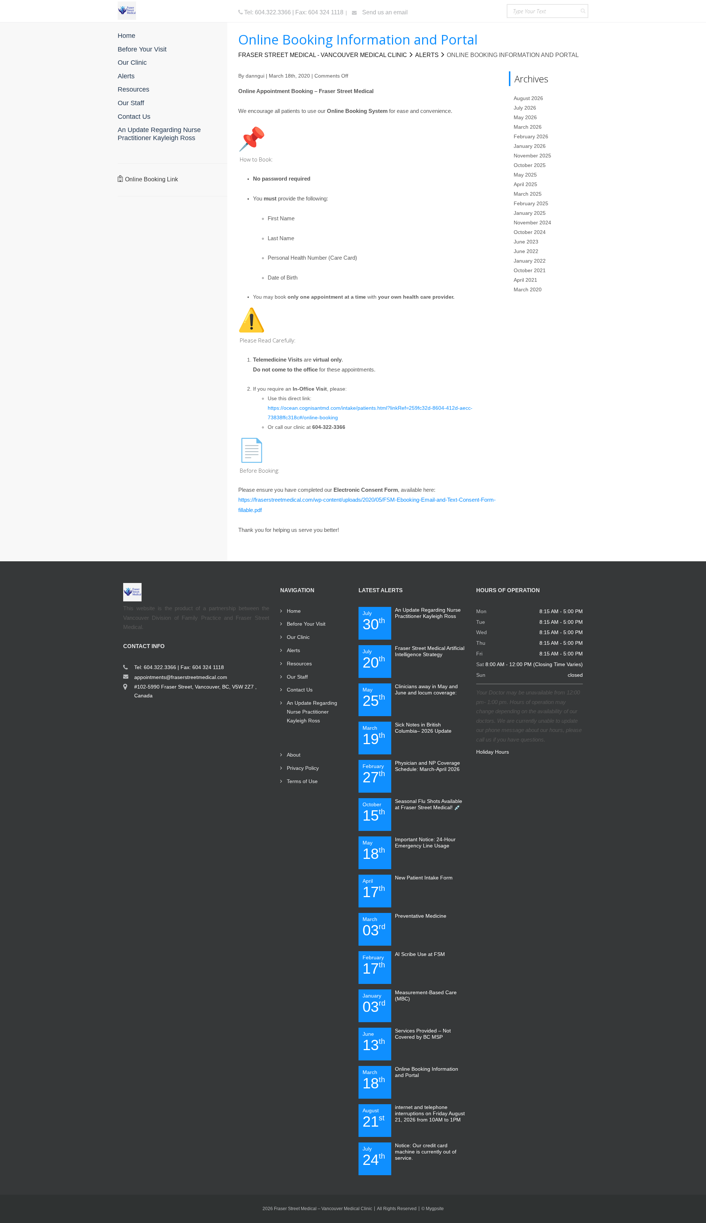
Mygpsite (435, 1208)
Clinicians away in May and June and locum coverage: (426, 689)
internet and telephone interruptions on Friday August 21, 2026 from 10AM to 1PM (430, 1113)
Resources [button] (133, 89)
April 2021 (525, 280)
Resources (299, 663)
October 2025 (530, 165)
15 (374, 812)
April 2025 (525, 184)
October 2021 (530, 270)
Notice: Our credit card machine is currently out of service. (425, 1151)
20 (374, 659)
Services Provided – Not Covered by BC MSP (423, 1034)
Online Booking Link (151, 179)
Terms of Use (302, 781)
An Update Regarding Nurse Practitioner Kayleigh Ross (312, 712)
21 (374, 1119)
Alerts (427, 55)
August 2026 (528, 98)
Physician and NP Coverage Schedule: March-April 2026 (427, 766)
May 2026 (525, 117)
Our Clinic (298, 637)
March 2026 (528, 127)
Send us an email (384, 12)
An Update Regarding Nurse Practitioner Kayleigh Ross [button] (159, 134)
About (293, 755)
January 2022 (530, 261)
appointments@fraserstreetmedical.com (180, 677)
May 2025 (525, 175)
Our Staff (297, 677)
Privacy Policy (303, 768)
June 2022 (526, 251)
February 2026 (531, 136)
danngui (255, 76)
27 (374, 774)
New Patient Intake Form (424, 878)
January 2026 (530, 146)
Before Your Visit (306, 624)
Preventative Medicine (420, 916)
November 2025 (532, 156)
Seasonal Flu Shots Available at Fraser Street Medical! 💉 (428, 804)
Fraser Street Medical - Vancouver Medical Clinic (322, 55)
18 (374, 851)
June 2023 (526, 242)
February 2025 (531, 203)
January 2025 (530, 213)
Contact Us (300, 690)
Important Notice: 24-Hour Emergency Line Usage (425, 842)
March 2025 (528, 194)
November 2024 (532, 222)
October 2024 (530, 232)
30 (374, 621)
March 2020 (528, 289)
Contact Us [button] (134, 116)
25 (374, 698)
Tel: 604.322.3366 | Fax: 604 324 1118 (293, 12)
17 (374, 889)
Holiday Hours (492, 752)
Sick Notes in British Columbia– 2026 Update (423, 728)
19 (374, 736)
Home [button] (126, 35)
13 (374, 1042)
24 (374, 1157)
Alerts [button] (126, 76)
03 (374, 927)
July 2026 (525, 108)
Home (294, 611)
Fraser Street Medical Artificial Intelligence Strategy (429, 651)
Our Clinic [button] (132, 62)
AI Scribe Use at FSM (420, 954)
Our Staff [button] (131, 103)
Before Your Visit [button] (142, 49)
